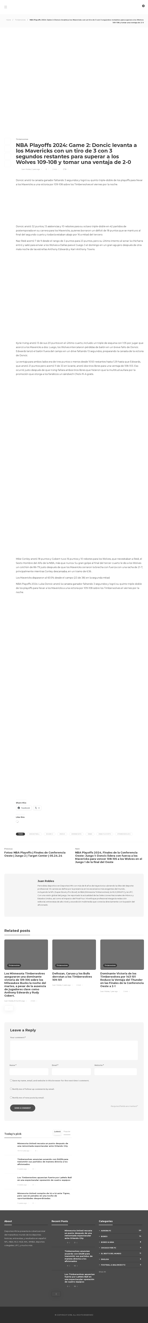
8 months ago (19, 1001)
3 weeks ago (22, 1169)
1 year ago (114, 991)
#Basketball (34, 834)
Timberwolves (20, 20)
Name (13, 1065)
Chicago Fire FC (121, 1247)
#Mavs (62, 834)
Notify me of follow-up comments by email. (33, 1089)
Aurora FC (121, 1230)
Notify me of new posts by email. (28, 1098)
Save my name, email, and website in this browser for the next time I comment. (50, 1081)
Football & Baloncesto (121, 1265)
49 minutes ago (23, 1151)
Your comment (18, 1037)
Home (8, 20)
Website (99, 1065)
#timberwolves (123, 834)
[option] (26, 971)
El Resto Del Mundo (121, 1253)
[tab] (57, 1132)
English (121, 1259)
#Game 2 (49, 834)
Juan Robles (26, 169)
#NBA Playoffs (105, 834)
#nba (90, 834)
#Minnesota (76, 834)
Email (55, 1065)
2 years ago (36, 169)
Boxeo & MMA (121, 1242)
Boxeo (121, 1236)
